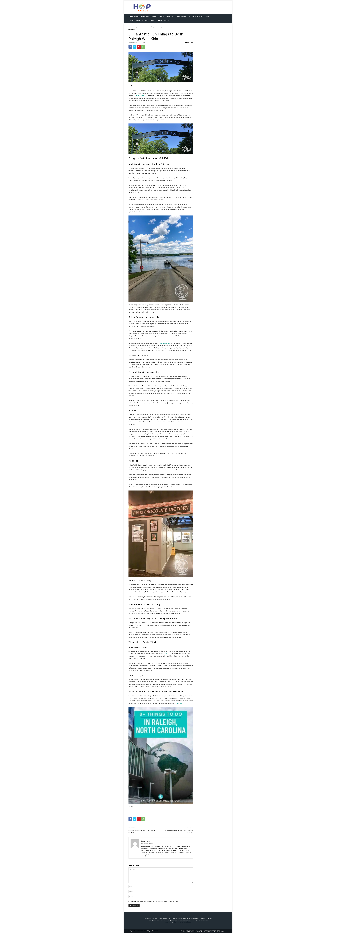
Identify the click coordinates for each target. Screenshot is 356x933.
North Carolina (140, 96)
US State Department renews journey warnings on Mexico (179, 831)
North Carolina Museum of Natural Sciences (148, 164)
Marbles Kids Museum (138, 355)
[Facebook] (130, 47)
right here (179, 703)
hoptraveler (133, 42)
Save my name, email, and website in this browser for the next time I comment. (154, 901)
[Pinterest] (139, 47)
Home (130, 27)
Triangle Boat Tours (164, 343)
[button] (225, 18)
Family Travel (137, 27)
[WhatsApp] (143, 47)
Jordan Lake (153, 317)
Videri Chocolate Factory (139, 580)
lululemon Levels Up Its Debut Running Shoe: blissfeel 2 (141, 831)
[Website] (146, 856)
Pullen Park (133, 461)
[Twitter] (134, 47)
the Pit (166, 653)
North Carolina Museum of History (144, 604)
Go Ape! (132, 410)
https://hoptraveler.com (147, 843)
